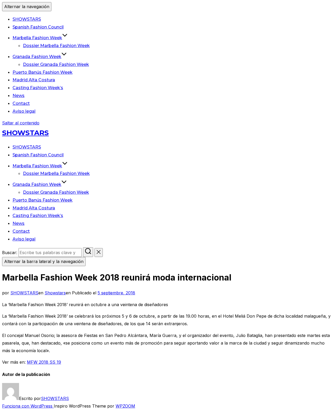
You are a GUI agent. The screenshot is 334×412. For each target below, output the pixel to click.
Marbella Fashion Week (37, 37)
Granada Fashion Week (37, 56)
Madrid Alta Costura (34, 79)
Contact (21, 103)
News (19, 95)
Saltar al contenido (20, 122)
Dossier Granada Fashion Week (56, 64)
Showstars (55, 292)
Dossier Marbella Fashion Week (56, 45)
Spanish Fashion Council (38, 27)
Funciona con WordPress (28, 406)
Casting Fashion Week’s (38, 87)
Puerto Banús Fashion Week (43, 72)
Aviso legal (24, 111)
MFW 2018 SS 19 (44, 362)
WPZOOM (125, 406)
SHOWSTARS (27, 19)
